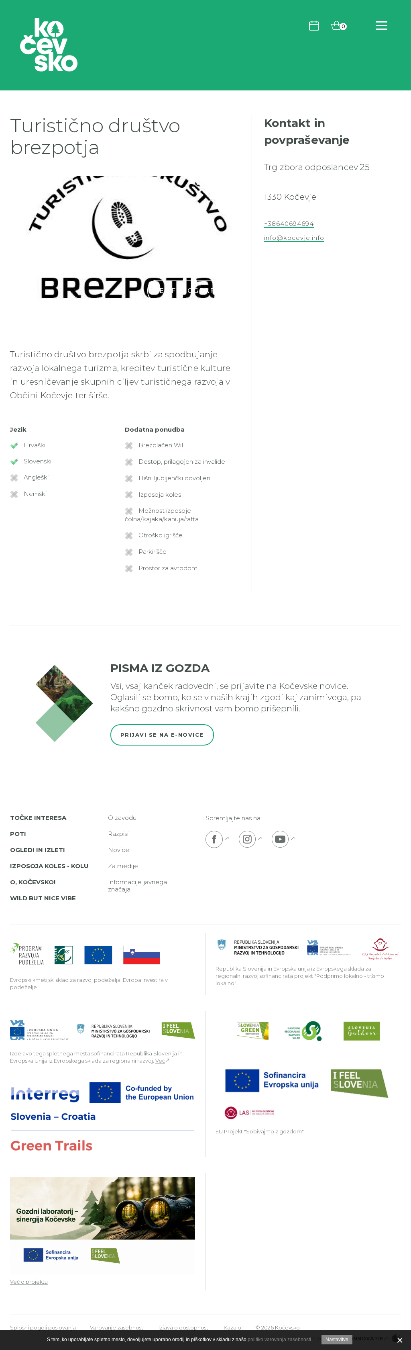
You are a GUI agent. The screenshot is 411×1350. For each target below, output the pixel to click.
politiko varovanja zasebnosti (279, 1339)
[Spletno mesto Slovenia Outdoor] (362, 1031)
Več (160, 1060)
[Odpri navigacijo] (381, 25)
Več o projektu (29, 1281)
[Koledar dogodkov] (314, 25)
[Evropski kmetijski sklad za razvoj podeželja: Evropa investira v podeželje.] (85, 954)
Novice (118, 850)
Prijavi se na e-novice (162, 734)
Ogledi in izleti (37, 850)
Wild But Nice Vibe (43, 898)
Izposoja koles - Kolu (49, 866)
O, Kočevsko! (32, 882)
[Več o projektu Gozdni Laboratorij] (102, 1225)
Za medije (123, 866)
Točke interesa (38, 817)
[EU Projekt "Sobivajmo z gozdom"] (306, 1093)
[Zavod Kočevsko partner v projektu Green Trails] (102, 1116)
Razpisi (118, 834)
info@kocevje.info (294, 238)
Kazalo (232, 1327)
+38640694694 (289, 223)
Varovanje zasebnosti (117, 1327)
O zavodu (122, 817)
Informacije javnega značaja (137, 885)
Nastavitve (337, 1339)
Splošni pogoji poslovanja (43, 1327)
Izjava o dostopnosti (184, 1327)
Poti (18, 834)
